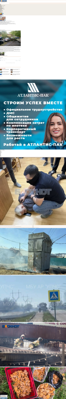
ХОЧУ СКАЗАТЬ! (1, 12)
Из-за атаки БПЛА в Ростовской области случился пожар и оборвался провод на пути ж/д (15, 226)
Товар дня (1, 16)
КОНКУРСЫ (1, 6)
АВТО (0, 4)
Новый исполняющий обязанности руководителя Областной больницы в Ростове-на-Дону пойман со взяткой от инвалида (7, 225)
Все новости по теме (1, 21)
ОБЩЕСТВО (1, 9)
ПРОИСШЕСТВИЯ (1, 10)
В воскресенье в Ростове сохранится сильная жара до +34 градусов (5, 226)
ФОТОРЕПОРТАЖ (1, 11)
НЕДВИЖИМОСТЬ (1, 8)
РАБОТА (3, 13)
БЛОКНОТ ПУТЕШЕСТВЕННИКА (2, 5)
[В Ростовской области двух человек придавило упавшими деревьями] (10, 53)
